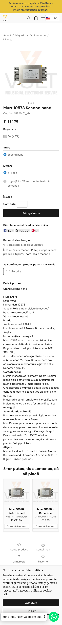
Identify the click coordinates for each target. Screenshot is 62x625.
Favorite (43, 561)
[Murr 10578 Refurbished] (16, 492)
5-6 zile (12, 173)
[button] (5, 18)
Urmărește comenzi (19, 563)
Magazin (20, 35)
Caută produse (19, 549)
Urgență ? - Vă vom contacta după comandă (29, 183)
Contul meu (43, 549)
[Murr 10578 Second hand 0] (31, 72)
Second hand (15, 154)
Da (13, 136)
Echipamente (38, 35)
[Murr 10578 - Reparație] (46, 492)
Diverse (7, 39)
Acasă (7, 35)
